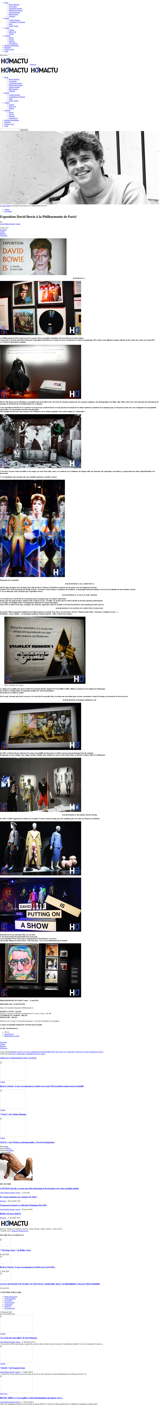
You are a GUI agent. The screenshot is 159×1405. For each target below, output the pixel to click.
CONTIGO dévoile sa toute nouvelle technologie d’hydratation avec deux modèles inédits (39, 1188)
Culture (6, 28)
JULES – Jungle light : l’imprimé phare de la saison (27, 1054)
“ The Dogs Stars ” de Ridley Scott (15, 1250)
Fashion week (9, 49)
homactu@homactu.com (19, 1231)
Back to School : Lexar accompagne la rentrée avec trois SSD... (28, 1267)
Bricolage (7, 47)
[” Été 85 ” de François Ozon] (16, 1362)
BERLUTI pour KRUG (10, 1214)
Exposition (8, 211)
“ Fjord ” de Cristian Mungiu (13, 1114)
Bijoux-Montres (14, 5)
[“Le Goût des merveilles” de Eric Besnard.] (16, 1332)
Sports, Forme (13, 26)
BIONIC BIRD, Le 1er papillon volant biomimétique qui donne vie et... (31, 1398)
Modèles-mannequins (11, 45)
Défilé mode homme (16, 10)
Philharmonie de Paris (11, 1036)
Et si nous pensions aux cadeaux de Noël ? (18, 1197)
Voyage (11, 40)
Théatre (11, 34)
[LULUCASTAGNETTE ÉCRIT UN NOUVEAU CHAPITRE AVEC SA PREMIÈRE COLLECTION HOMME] (5, 1280)
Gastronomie (13, 43)
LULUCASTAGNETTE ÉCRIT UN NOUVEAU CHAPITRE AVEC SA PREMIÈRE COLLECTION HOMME (50, 1284)
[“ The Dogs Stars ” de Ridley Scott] (5, 1246)
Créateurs (12, 16)
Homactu (3, 1201)
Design (11, 38)
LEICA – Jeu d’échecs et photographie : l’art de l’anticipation (27, 1142)
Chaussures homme (15, 8)
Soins (10, 24)
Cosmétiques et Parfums (17, 22)
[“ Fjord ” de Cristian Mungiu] (13, 1108)
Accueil (2, 206)
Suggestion (9, 1302)
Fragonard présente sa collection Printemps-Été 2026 (23, 1205)
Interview (12, 42)
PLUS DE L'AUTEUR (27, 1058)
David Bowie (9, 1034)
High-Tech (12, 32)
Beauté (6, 18)
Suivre (9, 1148)
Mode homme (13, 14)
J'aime (6, 1146)
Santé (6, 51)
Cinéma (11, 30)
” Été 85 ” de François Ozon (12, 1368)
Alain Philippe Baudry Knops (10, 224)
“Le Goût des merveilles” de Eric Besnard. (18, 1338)
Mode (6, 3)
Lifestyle (7, 36)
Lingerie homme (14, 12)
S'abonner (10, 1150)
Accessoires (13, 6)
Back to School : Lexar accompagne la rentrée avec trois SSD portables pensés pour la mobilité (42, 1086)
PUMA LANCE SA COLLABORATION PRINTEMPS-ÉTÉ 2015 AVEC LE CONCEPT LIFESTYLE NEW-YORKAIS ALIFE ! (58, 1052)
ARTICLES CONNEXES (9, 1058)
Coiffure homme (14, 20)
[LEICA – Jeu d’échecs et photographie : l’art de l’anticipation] (13, 1136)
